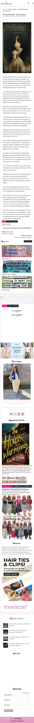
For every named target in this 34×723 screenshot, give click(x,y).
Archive (27, 486)
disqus (10, 306)
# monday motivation (12, 221)
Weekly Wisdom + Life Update (9, 274)
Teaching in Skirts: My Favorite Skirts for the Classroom (15, 489)
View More (28, 241)
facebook (15, 306)
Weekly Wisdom (6, 290)
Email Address (8, 695)
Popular (17, 486)
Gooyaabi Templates (17, 721)
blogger (4, 306)
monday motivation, (21, 19)
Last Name (7, 705)
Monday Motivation (6, 259)
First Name (7, 700)
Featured (7, 486)
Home (4, 9)
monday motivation (12, 9)
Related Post (5, 242)
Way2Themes (18, 718)
